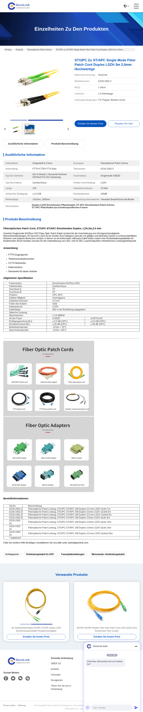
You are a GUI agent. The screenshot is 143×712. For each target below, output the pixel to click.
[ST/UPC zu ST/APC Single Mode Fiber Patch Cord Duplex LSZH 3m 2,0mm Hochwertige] (36, 88)
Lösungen (56, 674)
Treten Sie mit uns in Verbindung (61, 687)
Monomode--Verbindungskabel (108, 554)
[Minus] (136, 646)
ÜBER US (56, 663)
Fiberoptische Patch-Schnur (39, 49)
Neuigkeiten (57, 680)
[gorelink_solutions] (27, 678)
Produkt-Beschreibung (64, 143)
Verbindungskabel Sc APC (40, 554)
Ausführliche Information (23, 143)
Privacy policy (9, 705)
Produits (19, 49)
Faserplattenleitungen (72, 554)
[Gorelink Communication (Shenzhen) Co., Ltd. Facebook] (5, 678)
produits (55, 669)
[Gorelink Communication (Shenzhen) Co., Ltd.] (18, 6)
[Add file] (88, 707)
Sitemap (22, 705)
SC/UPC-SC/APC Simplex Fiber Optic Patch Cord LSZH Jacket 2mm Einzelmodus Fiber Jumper (107, 629)
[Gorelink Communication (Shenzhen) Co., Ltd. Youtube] (13, 678)
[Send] (136, 707)
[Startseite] (18, 664)
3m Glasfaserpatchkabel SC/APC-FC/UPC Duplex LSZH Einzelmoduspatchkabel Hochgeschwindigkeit (36, 629)
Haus (9, 49)
